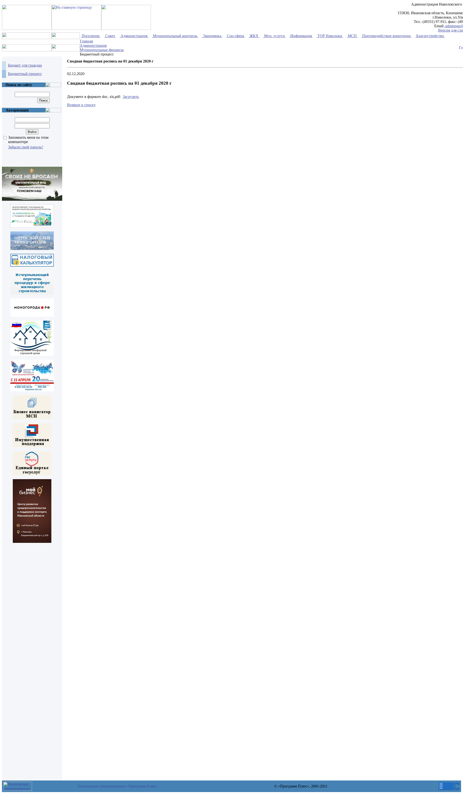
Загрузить (131, 97)
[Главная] (461, 48)
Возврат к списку (81, 105)
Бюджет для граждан (25, 65)
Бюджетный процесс (25, 74)
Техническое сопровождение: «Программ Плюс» (117, 786)
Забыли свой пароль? (25, 147)
